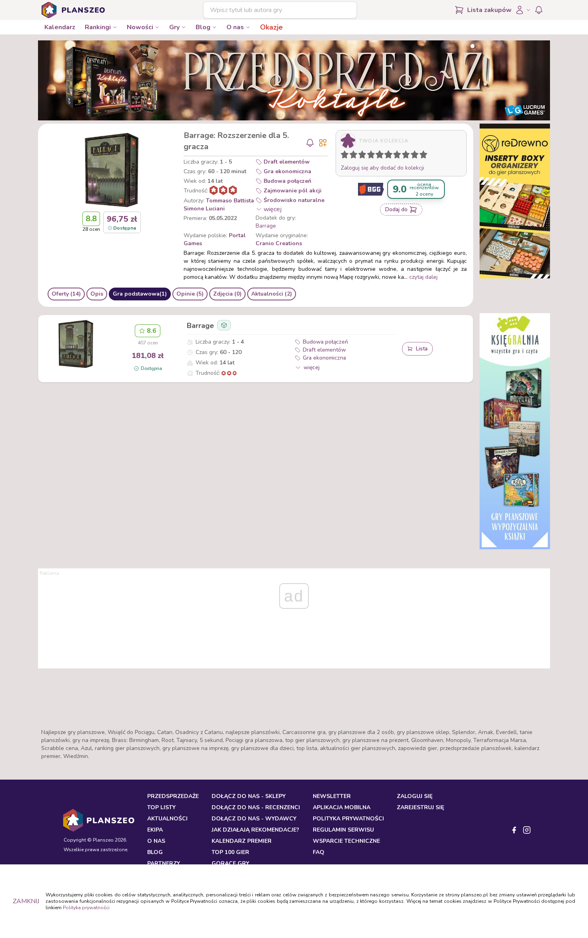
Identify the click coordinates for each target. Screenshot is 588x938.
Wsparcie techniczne (346, 841)
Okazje (271, 27)
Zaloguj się (414, 796)
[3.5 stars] (369, 156)
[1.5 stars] (352, 156)
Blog (203, 27)
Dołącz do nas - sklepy (249, 796)
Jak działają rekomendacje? (255, 830)
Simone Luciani (204, 208)
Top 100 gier (230, 852)
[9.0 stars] (416, 156)
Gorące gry (230, 863)
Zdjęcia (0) (227, 294)
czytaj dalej (423, 277)
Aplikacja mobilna (341, 807)
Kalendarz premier (242, 841)
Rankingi (98, 27)
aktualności (167, 818)
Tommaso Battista (230, 200)
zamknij (26, 901)
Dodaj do (396, 209)
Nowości (140, 27)
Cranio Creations (279, 243)
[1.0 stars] (346, 156)
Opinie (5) (190, 294)
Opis (96, 294)
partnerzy (163, 863)
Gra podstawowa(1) (140, 294)
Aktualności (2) (271, 294)
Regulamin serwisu (343, 830)
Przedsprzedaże (173, 796)
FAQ (318, 852)
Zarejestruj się (420, 807)
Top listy (161, 807)
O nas (235, 27)
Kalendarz (59, 27)
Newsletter (332, 796)
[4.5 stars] (378, 156)
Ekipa (155, 830)
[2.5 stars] (360, 156)
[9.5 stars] (422, 156)
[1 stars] (343, 156)
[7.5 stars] (404, 156)
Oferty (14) (66, 294)
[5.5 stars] (386, 156)
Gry (174, 27)
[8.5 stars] (413, 156)
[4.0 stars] (373, 156)
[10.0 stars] (425, 156)
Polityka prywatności (86, 907)
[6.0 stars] (390, 156)
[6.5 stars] (395, 156)
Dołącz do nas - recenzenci (256, 807)
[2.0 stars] (355, 156)
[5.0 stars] (382, 156)
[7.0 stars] (399, 156)
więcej (273, 209)
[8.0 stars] (408, 156)
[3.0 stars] (364, 156)
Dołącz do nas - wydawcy (254, 818)
